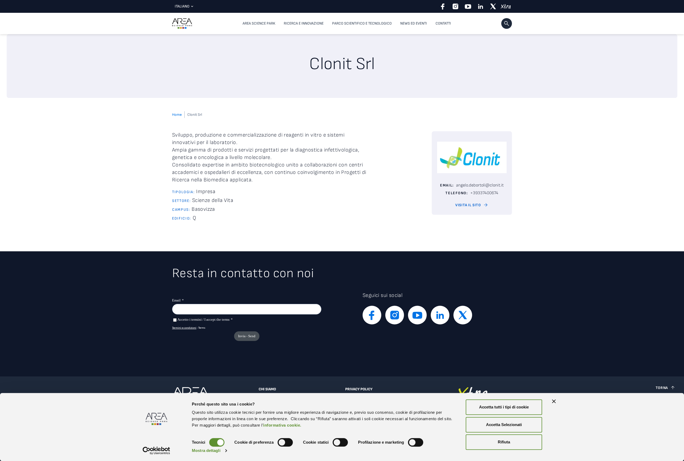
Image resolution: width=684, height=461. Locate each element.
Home (177, 114)
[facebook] (443, 6)
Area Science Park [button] (259, 23)
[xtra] (506, 6)
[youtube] (468, 6)
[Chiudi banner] (554, 401)
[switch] (285, 442)
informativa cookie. (282, 425)
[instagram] (455, 6)
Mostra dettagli (206, 450)
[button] (506, 23)
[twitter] (493, 6)
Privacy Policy (358, 389)
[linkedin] (480, 6)
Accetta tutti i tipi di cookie (504, 407)
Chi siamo (267, 389)
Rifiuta (504, 442)
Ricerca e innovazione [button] (304, 23)
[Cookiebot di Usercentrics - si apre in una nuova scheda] (156, 451)
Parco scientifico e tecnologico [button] (362, 23)
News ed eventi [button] (413, 23)
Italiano (182, 6)
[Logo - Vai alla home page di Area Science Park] (182, 23)
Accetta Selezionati (504, 424)
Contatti (443, 23)
